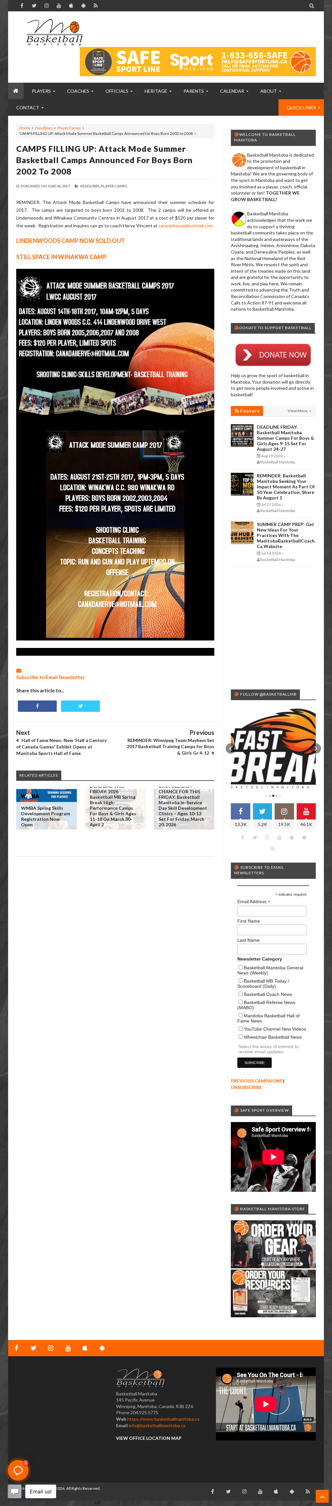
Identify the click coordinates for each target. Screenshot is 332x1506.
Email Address (253, 902)
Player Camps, (114, 186)
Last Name (248, 940)
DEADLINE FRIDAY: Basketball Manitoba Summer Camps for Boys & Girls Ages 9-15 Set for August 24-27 (285, 438)
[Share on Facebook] (37, 706)
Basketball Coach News (268, 994)
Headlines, (90, 186)
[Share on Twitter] (80, 706)
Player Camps (69, 128)
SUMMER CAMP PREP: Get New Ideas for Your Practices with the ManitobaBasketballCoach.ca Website (286, 535)
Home (24, 128)
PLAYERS (41, 91)
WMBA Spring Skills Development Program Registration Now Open (45, 816)
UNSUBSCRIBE (246, 1087)
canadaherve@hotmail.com (186, 225)
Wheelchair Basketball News (273, 1037)
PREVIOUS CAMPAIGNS (256, 1080)
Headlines (44, 128)
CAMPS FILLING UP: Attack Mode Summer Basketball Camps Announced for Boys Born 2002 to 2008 (104, 160)
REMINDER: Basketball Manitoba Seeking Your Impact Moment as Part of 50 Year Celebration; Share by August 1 (286, 486)
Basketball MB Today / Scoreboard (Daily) (263, 983)
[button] (231, 748)
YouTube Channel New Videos (275, 1029)
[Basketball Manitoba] (54, 32)
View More (298, 410)
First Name (248, 921)
